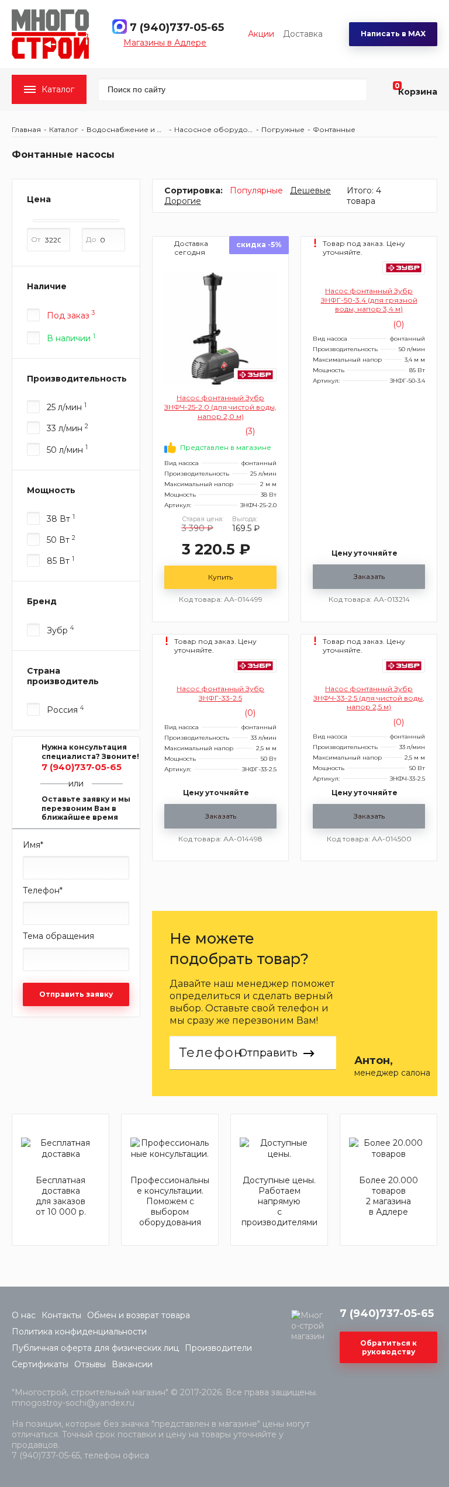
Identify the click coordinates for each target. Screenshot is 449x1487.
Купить (220, 577)
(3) (249, 431)
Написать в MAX (393, 33)
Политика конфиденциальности (79, 1331)
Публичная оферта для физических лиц (95, 1348)
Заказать (369, 576)
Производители (218, 1348)
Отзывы (90, 1364)
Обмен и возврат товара (138, 1315)
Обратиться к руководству (388, 1347)
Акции (261, 34)
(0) (397, 324)
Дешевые (310, 190)
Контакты (61, 1315)
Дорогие (182, 201)
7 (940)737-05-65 (177, 27)
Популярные (256, 190)
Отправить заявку (76, 994)
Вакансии (132, 1364)
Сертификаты (40, 1364)
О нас (24, 1315)
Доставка (303, 34)
